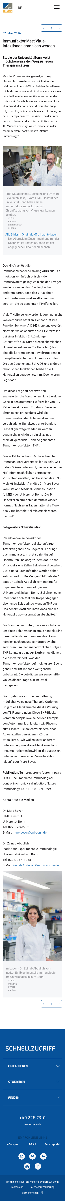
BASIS (32, 1144)
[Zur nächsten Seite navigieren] (58, 28)
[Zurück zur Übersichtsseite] (51, 28)
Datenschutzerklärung (42, 1187)
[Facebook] (38, 1167)
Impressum (17, 1187)
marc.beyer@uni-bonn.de (30, 832)
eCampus (12, 1144)
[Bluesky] (32, 1157)
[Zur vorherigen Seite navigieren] (44, 28)
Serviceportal (52, 1144)
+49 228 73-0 (32, 1117)
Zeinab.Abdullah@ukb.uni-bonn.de (36, 865)
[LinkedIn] (43, 1157)
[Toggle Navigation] (57, 7)
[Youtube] (27, 1167)
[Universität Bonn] (7, 8)
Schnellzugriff (30, 1048)
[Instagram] (21, 1157)
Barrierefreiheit (30, 1192)
